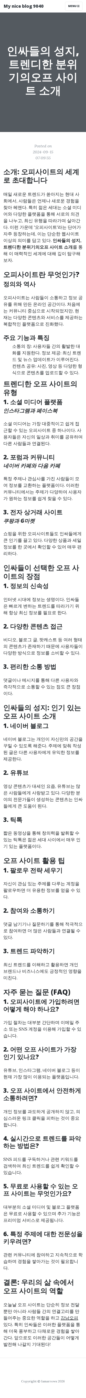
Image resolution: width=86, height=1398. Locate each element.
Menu (72, 6)
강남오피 (69, 1318)
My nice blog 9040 (24, 6)
